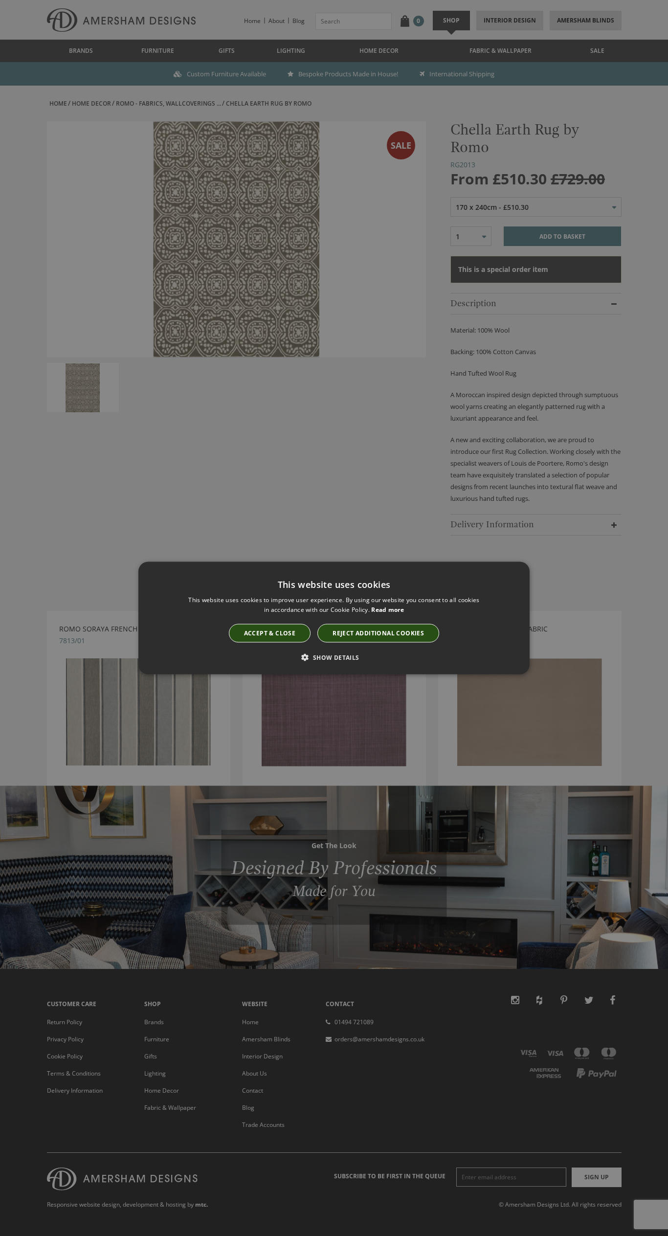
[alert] (334, 618)
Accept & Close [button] (270, 633)
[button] (334, 657)
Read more (387, 609)
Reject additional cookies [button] (378, 633)
